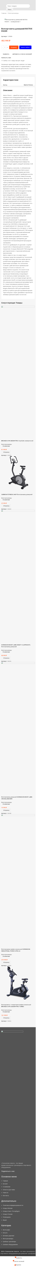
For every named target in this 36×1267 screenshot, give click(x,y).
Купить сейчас (25, 47)
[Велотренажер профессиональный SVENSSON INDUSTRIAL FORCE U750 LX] (18, 879)
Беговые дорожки (8, 1235)
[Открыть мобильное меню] (2, 2)
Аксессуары (6, 1230)
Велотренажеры (13, 13)
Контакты (6, 1195)
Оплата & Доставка (9, 1189)
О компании (6, 1187)
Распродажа (6, 1217)
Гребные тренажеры (9, 1241)
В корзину (14, 47)
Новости (5, 1192)
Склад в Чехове (7, 1214)
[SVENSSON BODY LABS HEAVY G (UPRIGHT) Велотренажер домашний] (18, 574)
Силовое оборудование (10, 1244)
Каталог (5, 1184)
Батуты (5, 1233)
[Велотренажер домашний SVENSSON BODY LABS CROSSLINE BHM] (18, 727)
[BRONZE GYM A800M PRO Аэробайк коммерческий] (18, 370)
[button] (6, 452)
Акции (5, 1220)
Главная (3, 13)
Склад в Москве (7, 1208)
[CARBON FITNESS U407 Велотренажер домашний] (18, 472)
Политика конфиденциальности (13, 1205)
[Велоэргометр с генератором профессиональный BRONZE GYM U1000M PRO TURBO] (18, 983)
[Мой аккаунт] (34, 2)
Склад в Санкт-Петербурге (11, 1211)
